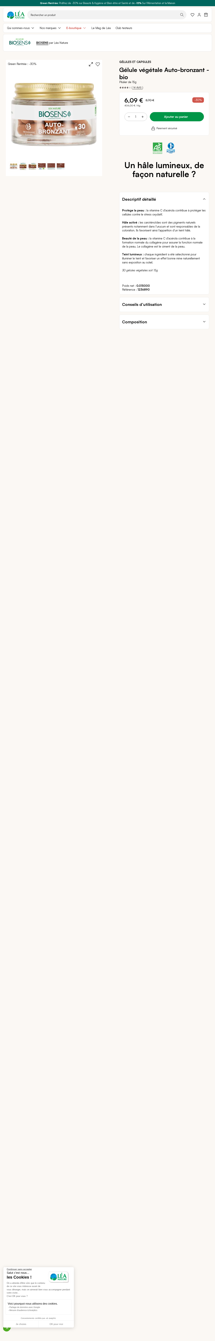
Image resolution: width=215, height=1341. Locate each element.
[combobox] (106, 14)
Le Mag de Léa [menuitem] (101, 28)
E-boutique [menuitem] (73, 28)
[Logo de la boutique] (16, 15)
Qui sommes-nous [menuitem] (18, 28)
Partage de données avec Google (24, 1307)
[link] (192, 14)
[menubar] (107, 28)
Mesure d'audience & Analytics (23, 1310)
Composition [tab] (134, 321)
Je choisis (21, 1324)
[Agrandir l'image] (91, 64)
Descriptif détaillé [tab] (139, 199)
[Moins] (129, 117)
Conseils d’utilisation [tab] (142, 304)
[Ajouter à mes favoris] (97, 64)
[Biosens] (19, 42)
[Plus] (142, 117)
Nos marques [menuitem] (48, 28)
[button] (23, 166)
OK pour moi (56, 1324)
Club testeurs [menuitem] (124, 28)
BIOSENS (42, 42)
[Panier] (206, 14)
